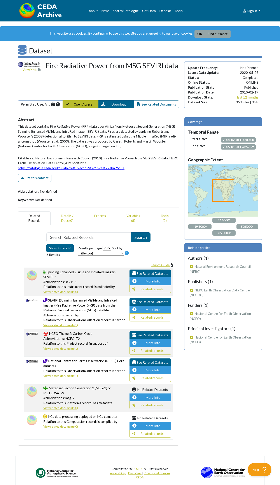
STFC (139, 469)
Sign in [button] (252, 11)
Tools (179, 11)
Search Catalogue (126, 11)
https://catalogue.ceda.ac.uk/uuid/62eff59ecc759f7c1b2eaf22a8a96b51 (71, 168)
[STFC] (223, 472)
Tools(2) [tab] (165, 218)
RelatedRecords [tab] (34, 218)
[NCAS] (57, 473)
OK (199, 34)
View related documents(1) (60, 325)
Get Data (149, 11)
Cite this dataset (36, 178)
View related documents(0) (60, 292)
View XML (30, 70)
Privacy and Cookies (157, 473)
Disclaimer (135, 473)
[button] (116, 104)
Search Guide (160, 265)
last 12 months (247, 97)
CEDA (140, 477)
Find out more (218, 34)
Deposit (165, 11)
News (105, 11)
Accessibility (118, 473)
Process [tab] (100, 216)
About (93, 11)
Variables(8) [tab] (133, 218)
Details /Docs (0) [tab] (67, 218)
